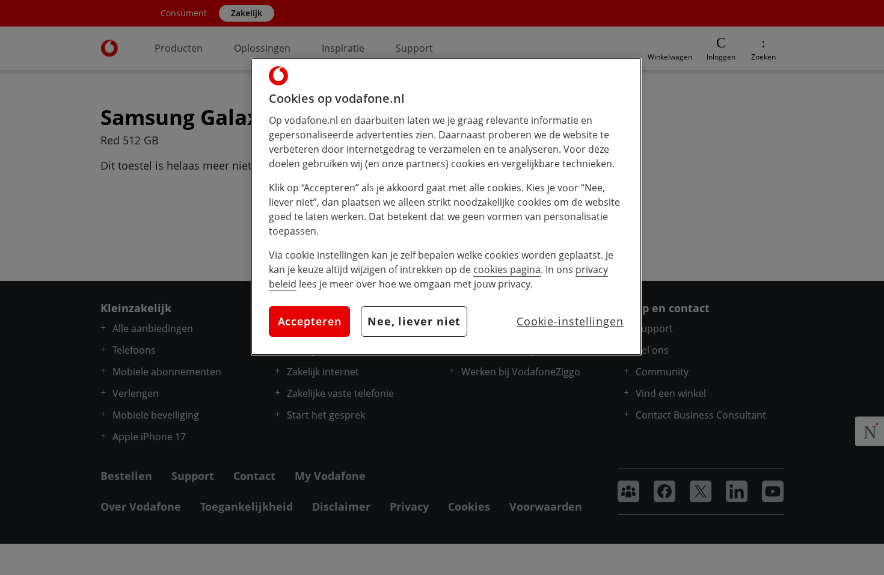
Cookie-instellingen (570, 321)
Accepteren (310, 321)
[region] (446, 206)
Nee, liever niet (414, 321)
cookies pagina (507, 269)
